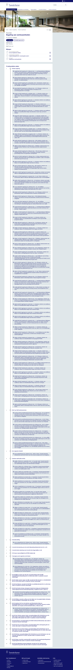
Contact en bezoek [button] (52, 9)
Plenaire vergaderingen (22, 29)
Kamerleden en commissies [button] (23, 9)
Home (7, 29)
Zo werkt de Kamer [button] (42, 9)
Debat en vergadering (13, 29)
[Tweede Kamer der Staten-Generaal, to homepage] (13, 5)
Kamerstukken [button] (34, 9)
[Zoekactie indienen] (65, 5)
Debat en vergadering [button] (11, 9)
